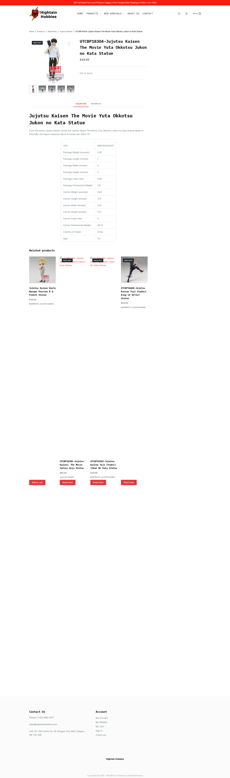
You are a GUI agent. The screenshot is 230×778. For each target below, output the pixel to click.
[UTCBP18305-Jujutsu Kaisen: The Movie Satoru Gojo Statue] (73, 356)
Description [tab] (81, 104)
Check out (101, 735)
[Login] (187, 14)
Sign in (99, 730)
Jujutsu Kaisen (47, 304)
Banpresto (34, 304)
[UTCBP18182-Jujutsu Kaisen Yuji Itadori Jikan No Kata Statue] (103, 356)
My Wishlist (101, 722)
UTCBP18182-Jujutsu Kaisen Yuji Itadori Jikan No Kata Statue (103, 465)
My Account (102, 718)
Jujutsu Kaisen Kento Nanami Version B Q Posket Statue (42, 291)
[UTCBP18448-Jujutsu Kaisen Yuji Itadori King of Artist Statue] (134, 269)
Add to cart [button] (37, 482)
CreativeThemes (135, 775)
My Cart (100, 726)
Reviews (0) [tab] (96, 104)
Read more (67, 482)
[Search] (179, 13)
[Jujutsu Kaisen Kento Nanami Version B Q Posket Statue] (42, 269)
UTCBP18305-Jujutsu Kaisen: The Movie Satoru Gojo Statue (72, 465)
